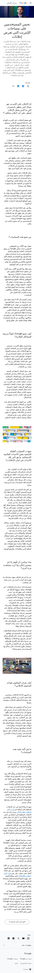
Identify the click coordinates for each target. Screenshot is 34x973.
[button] (13, 86)
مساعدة (25, 969)
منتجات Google (12, 959)
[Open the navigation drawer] (30, 3)
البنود (16, 963)
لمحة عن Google (25, 959)
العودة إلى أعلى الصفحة (17, 922)
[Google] (27, 953)
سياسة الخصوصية (25, 963)
